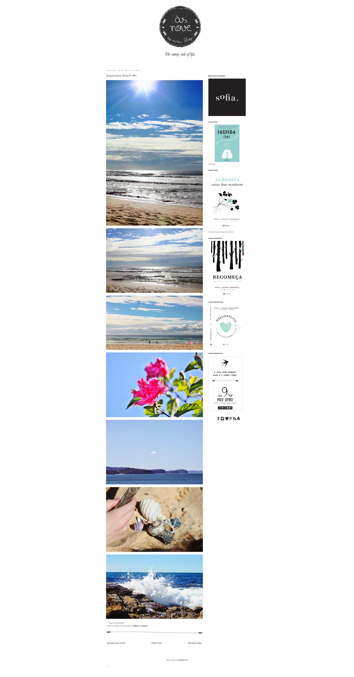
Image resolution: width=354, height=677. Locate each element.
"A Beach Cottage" (140, 626)
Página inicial (157, 643)
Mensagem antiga (195, 643)
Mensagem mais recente (116, 643)
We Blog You (183, 660)
